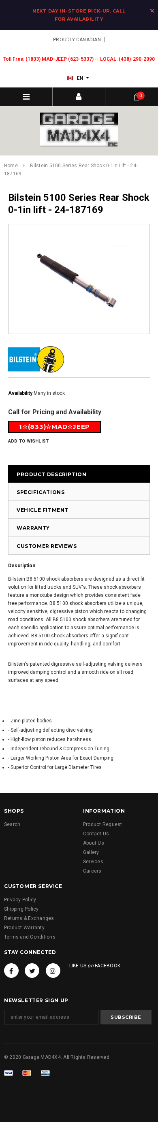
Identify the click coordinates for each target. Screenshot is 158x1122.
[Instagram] (53, 970)
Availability (20, 393)
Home (11, 165)
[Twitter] (32, 970)
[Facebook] (11, 970)
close (152, 11)
